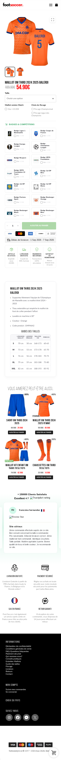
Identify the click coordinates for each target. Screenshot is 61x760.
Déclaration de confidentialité (18, 646)
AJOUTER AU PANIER (16, 432)
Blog (8, 677)
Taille (7, 93)
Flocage (9, 666)
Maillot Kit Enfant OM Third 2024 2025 (17, 467)
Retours (9, 671)
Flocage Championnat (43, 109)
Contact (9, 674)
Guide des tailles (13, 664)
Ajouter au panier (39, 225)
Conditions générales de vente (18, 649)
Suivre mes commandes (16, 689)
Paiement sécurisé (13, 654)
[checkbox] (17, 110)
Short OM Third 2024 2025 (16, 422)
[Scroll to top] (34, 746)
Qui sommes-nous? (14, 656)
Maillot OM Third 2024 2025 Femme (44, 422)
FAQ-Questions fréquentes (17, 651)
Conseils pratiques (13, 659)
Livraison (9, 669)
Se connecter (11, 692)
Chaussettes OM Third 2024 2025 (44, 467)
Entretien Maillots (13, 661)
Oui (13, 109)
